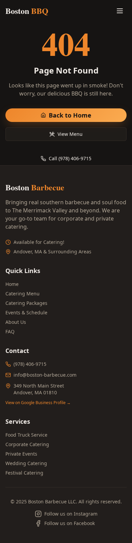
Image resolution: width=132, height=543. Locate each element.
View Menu (70, 134)
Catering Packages (26, 303)
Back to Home (70, 115)
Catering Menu (22, 293)
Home (12, 284)
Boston (26, 10)
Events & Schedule (26, 312)
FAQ (10, 331)
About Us (15, 322)
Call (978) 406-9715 (70, 158)
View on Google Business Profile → (38, 402)
